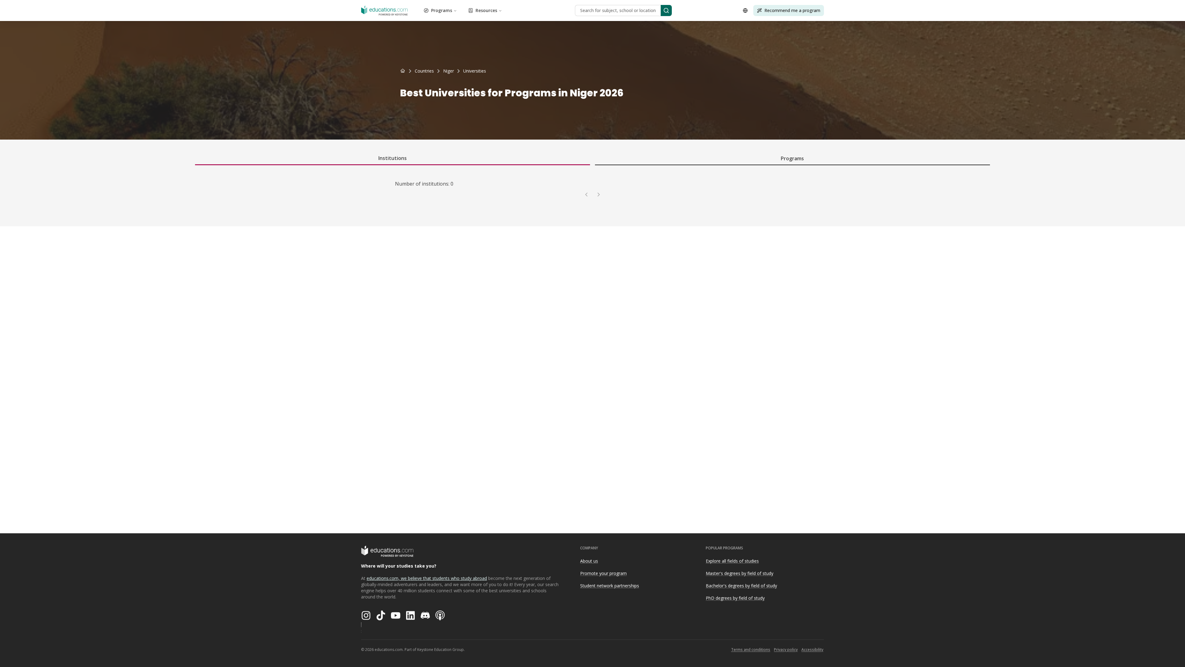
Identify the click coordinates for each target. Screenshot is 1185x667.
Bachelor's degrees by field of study (741, 586)
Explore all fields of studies (732, 561)
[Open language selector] (745, 10)
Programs (441, 10)
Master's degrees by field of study (739, 573)
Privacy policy (786, 649)
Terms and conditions (750, 649)
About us (589, 561)
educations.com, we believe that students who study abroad (427, 578)
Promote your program (603, 573)
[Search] (666, 10)
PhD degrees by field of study (735, 598)
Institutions (392, 158)
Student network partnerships (609, 586)
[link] (474, 71)
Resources (486, 10)
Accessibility (812, 649)
